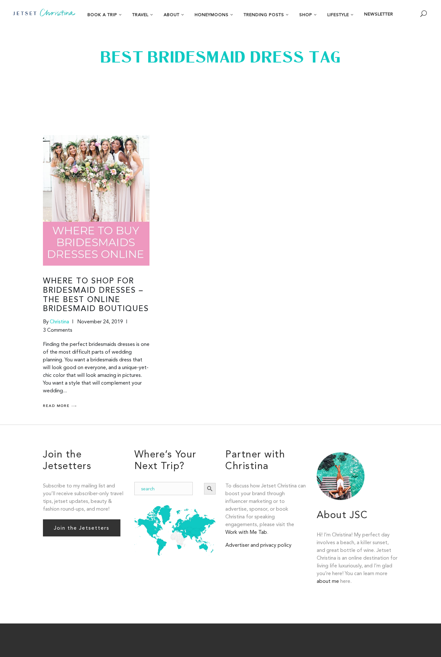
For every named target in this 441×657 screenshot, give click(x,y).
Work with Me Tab (246, 532)
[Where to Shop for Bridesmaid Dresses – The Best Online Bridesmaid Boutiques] (96, 200)
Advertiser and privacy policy (258, 545)
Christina (59, 322)
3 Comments (57, 330)
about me (328, 581)
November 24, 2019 (100, 322)
